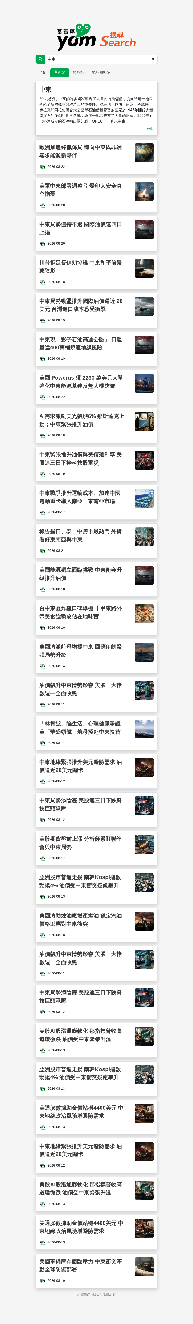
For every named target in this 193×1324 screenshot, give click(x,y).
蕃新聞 (59, 72)
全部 (43, 72)
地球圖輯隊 (101, 72)
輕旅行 (78, 72)
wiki (150, 129)
